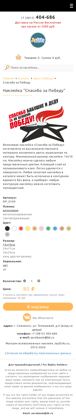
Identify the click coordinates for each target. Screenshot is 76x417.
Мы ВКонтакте (43, 317)
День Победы (43, 78)
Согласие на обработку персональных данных (38, 353)
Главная (8, 78)
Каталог (24, 78)
